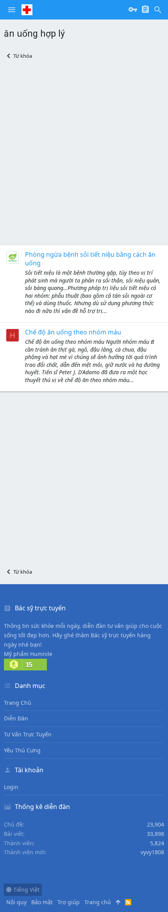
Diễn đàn (16, 718)
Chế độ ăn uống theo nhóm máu (73, 332)
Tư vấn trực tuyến (28, 734)
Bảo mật (42, 902)
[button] (12, 9)
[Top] (118, 902)
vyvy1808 (152, 852)
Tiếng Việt (25, 889)
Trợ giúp (68, 902)
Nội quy (16, 902)
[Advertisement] (84, 152)
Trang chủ (17, 702)
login (11, 787)
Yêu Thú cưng (22, 750)
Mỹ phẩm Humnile (28, 654)
